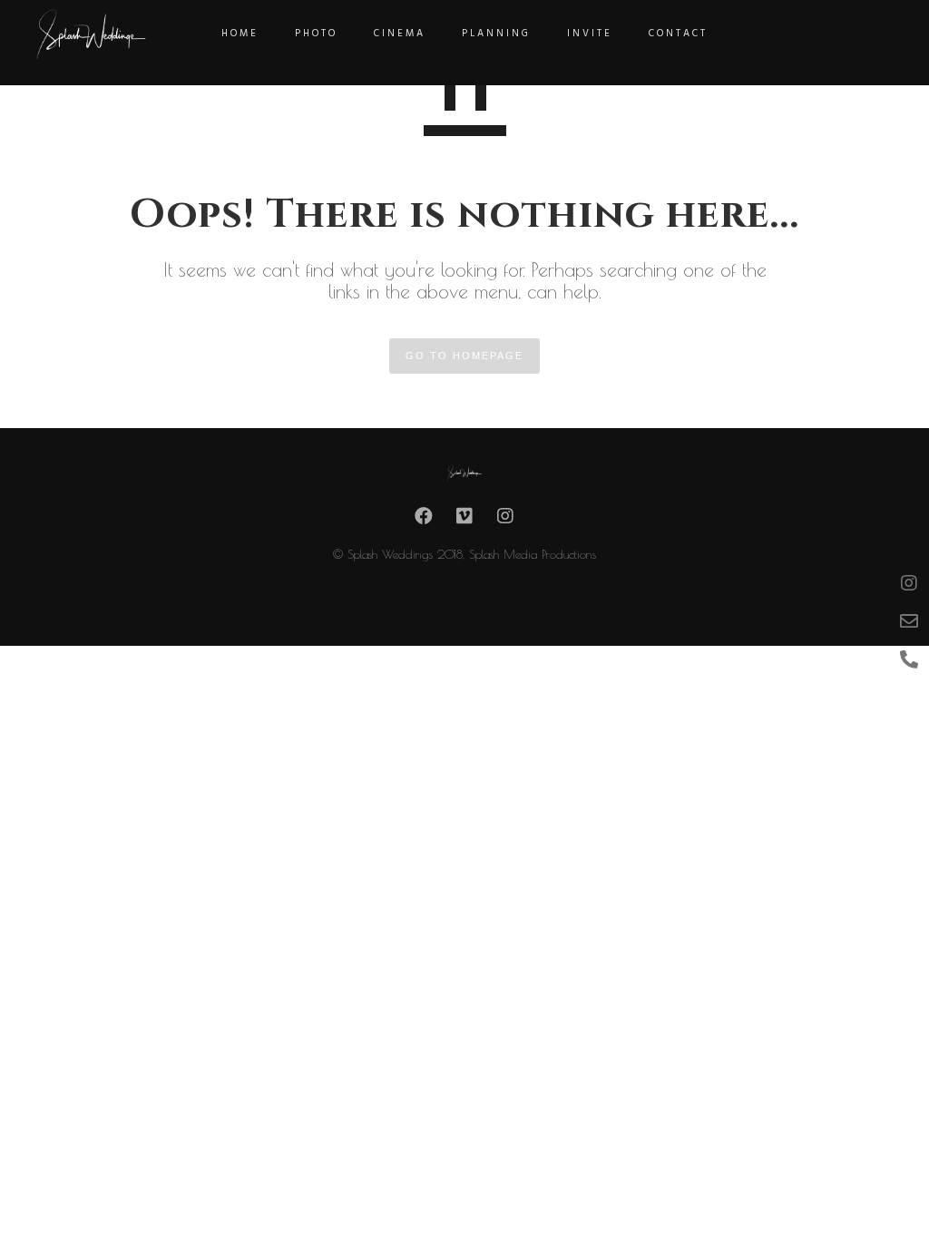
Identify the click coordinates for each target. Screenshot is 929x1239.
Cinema (399, 33)
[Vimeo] (465, 521)
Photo (316, 33)
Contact (678, 33)
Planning (496, 33)
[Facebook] (424, 521)
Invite (589, 33)
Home (240, 33)
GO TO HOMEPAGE (464, 355)
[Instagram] (505, 521)
